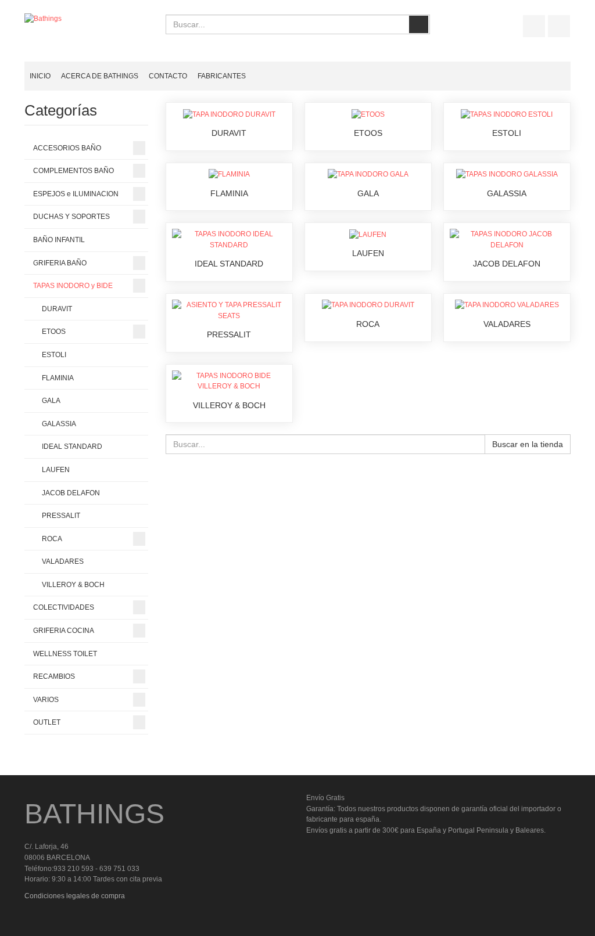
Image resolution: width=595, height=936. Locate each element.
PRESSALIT (229, 334)
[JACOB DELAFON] (507, 239)
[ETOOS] (368, 114)
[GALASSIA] (507, 174)
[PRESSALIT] (229, 310)
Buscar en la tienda (527, 444)
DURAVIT (229, 133)
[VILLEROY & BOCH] (229, 380)
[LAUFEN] (367, 234)
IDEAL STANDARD (229, 263)
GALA (368, 193)
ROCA (367, 324)
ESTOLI (506, 133)
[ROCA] (368, 305)
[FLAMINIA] (229, 174)
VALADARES (507, 324)
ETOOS (368, 133)
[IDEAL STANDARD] (229, 239)
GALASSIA (506, 193)
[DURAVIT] (229, 114)
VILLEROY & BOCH (229, 405)
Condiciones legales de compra (74, 896)
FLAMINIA (229, 193)
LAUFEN (368, 253)
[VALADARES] (507, 305)
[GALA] (368, 174)
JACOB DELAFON (506, 263)
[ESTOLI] (507, 114)
